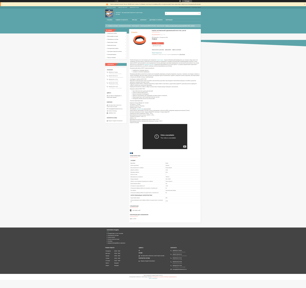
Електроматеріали (111, 54)
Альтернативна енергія (112, 48)
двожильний (140, 109)
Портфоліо (169, 19)
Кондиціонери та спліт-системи (115, 233)
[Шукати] (199, 13)
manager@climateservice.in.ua (115, 108)
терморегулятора (148, 64)
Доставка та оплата (156, 19)
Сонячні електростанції (113, 239)
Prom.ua (160, 275)
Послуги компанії (111, 57)
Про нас (134, 19)
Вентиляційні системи (112, 36)
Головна (109, 19)
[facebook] (130, 153)
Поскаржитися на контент (158, 276)
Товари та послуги (122, 19)
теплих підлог (160, 60)
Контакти (143, 19)
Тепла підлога (135, 25)
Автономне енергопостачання (114, 51)
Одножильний (160, 25)
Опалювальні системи (125, 25)
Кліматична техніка (112, 33)
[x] (132, 153)
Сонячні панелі (111, 237)
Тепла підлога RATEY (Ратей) (148, 25)
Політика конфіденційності (170, 276)
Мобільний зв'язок (111, 45)
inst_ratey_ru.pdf (136, 210)
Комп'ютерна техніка (112, 42)
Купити (157, 43)
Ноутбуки (110, 241)
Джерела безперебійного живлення (116, 243)
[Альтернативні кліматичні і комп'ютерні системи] (109, 13)
